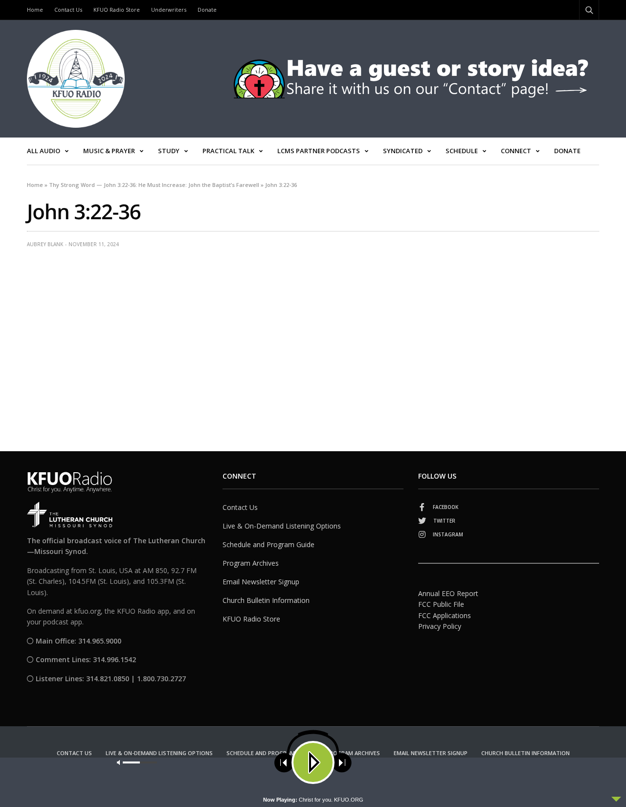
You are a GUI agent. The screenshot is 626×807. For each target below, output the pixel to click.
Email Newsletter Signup (261, 581)
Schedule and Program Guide (268, 544)
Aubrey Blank (45, 244)
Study (168, 150)
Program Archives (251, 563)
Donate (207, 9)
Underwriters (168, 9)
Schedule (462, 150)
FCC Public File (441, 604)
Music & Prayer (109, 150)
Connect (516, 150)
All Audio (43, 150)
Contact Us (68, 9)
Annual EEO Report (448, 593)
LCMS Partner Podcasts (318, 150)
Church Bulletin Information (266, 600)
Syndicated (403, 150)
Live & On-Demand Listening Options (282, 525)
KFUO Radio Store (116, 9)
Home (35, 9)
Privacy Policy (439, 626)
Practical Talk (228, 150)
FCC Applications (444, 615)
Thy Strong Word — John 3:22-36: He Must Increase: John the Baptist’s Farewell (154, 184)
